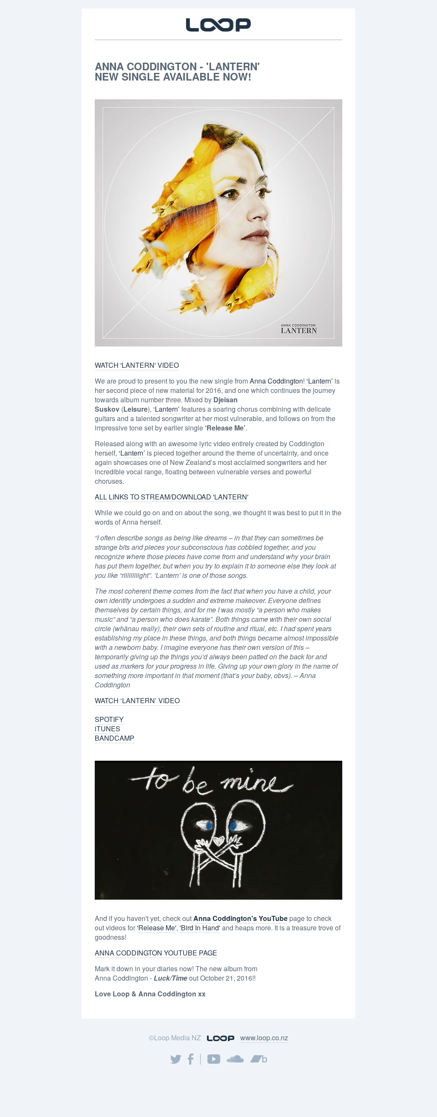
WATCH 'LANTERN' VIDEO (137, 365)
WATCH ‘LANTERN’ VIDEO (137, 700)
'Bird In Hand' (200, 927)
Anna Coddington (276, 381)
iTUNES (107, 728)
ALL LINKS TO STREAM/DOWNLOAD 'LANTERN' (171, 497)
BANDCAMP (114, 738)
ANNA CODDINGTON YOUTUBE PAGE (156, 953)
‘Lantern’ (319, 381)
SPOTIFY (109, 719)
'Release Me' (156, 927)
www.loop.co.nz (264, 1037)
